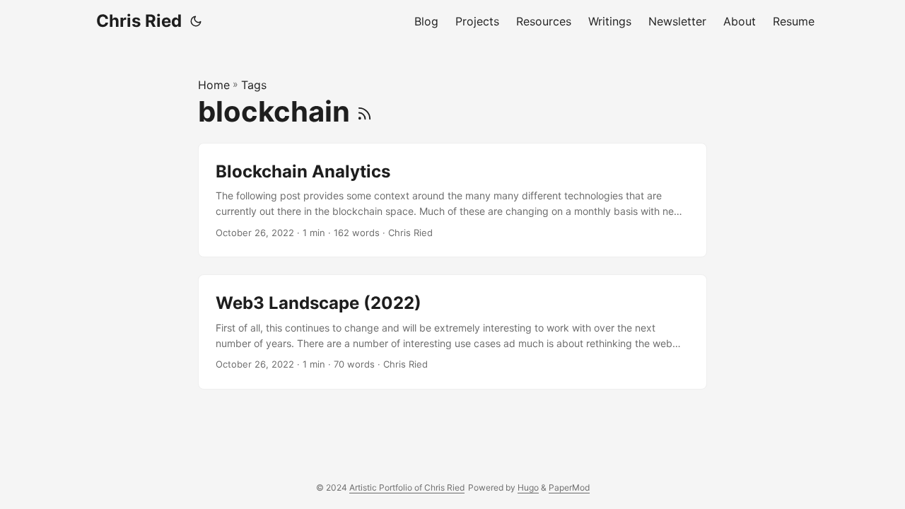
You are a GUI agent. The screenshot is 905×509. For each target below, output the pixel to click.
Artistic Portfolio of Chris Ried (407, 487)
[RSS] (364, 111)
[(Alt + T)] (195, 21)
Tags (254, 85)
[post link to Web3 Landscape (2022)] (452, 332)
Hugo (528, 487)
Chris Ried (139, 21)
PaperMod (569, 487)
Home (214, 85)
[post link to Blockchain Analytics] (452, 200)
